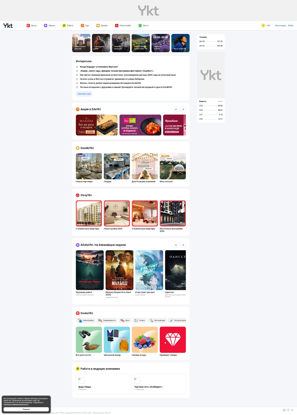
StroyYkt (86, 195)
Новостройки (125, 25)
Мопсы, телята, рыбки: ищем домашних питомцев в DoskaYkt (110, 83)
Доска (33, 25)
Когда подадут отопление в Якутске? (99, 67)
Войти (291, 25)
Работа (70, 25)
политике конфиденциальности (16, 404)
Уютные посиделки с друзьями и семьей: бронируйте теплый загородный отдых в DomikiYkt (126, 87)
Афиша (52, 25)
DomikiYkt (87, 148)
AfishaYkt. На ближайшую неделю (103, 244)
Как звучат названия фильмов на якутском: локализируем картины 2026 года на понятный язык (128, 75)
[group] (97, 125)
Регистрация (280, 25)
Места (145, 25)
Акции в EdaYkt (91, 109)
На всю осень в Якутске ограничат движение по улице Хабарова (112, 79)
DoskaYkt (87, 313)
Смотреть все (84, 94)
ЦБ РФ (220, 101)
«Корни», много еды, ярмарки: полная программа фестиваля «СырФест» (117, 71)
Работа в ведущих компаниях (100, 368)
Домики (104, 25)
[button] (176, 109)
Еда (87, 25)
